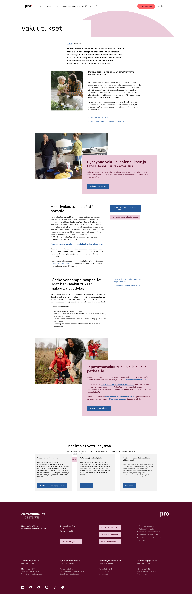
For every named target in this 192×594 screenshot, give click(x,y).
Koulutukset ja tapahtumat (73, 6)
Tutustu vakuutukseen (99, 408)
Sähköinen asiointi (109, 527)
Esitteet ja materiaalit (148, 535)
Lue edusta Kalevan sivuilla (125, 286)
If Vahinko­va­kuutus (117, 399)
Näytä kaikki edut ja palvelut (52, 486)
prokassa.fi (103, 574)
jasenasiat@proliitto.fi (31, 571)
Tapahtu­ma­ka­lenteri (147, 526)
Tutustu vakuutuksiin (97, 117)
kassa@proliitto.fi (106, 571)
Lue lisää (86, 486)
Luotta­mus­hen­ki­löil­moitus (150, 537)
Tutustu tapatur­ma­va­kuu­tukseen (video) (104, 121)
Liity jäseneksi (146, 6)
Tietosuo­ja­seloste (146, 529)
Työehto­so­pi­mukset (110, 534)
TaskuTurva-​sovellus (98, 186)
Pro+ (102, 6)
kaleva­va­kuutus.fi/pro (60, 263)
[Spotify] (62, 587)
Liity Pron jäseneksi (109, 542)
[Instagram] (46, 587)
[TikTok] (54, 587)
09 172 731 (31, 517)
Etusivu (69, 43)
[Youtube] (30, 587)
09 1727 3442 (67, 563)
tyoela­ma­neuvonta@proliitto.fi (73, 571)
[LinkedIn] (22, 587)
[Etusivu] (28, 6)
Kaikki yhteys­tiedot (71, 542)
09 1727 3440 (28, 563)
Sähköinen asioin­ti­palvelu (32, 574)
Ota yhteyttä (142, 574)
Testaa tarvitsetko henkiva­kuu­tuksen (124, 208)
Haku (92, 6)
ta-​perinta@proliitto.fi (147, 571)
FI (39, 6)
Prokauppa (143, 540)
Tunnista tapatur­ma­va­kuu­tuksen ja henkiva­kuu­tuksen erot (77, 244)
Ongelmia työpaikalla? (69, 574)
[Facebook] (38, 587)
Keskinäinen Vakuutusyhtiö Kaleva (120, 397)
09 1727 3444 (106, 563)
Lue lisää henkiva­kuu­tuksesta (125, 217)
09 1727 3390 (144, 563)
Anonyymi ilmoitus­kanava (149, 532)
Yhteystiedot (49, 6)
